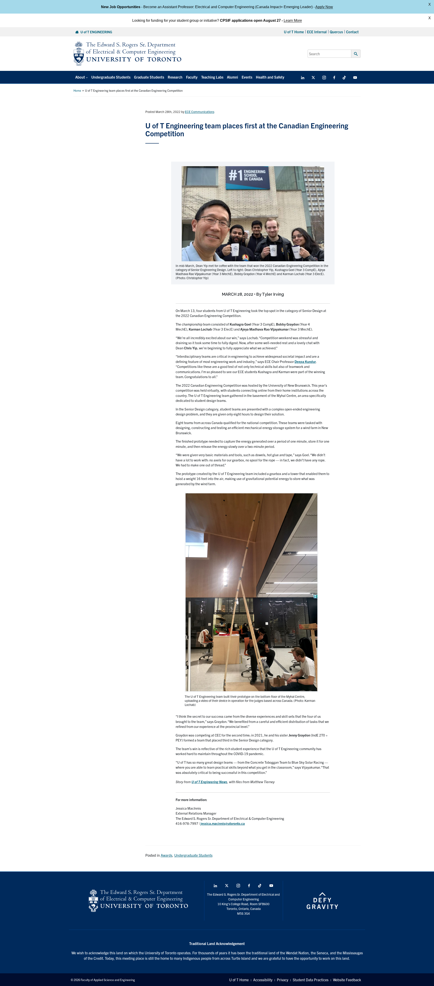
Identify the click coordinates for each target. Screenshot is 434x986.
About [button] (80, 77)
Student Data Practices (310, 979)
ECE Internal (317, 31)
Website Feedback (347, 979)
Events (247, 77)
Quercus (336, 31)
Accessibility (262, 979)
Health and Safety (270, 77)
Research (175, 77)
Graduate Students (149, 77)
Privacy (282, 979)
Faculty (192, 77)
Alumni (232, 77)
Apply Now (324, 7)
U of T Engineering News (209, 782)
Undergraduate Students (110, 77)
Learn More (293, 20)
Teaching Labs (212, 77)
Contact (352, 31)
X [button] (429, 4)
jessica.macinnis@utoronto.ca (222, 823)
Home (77, 90)
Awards (166, 855)
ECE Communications (199, 112)
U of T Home (294, 31)
